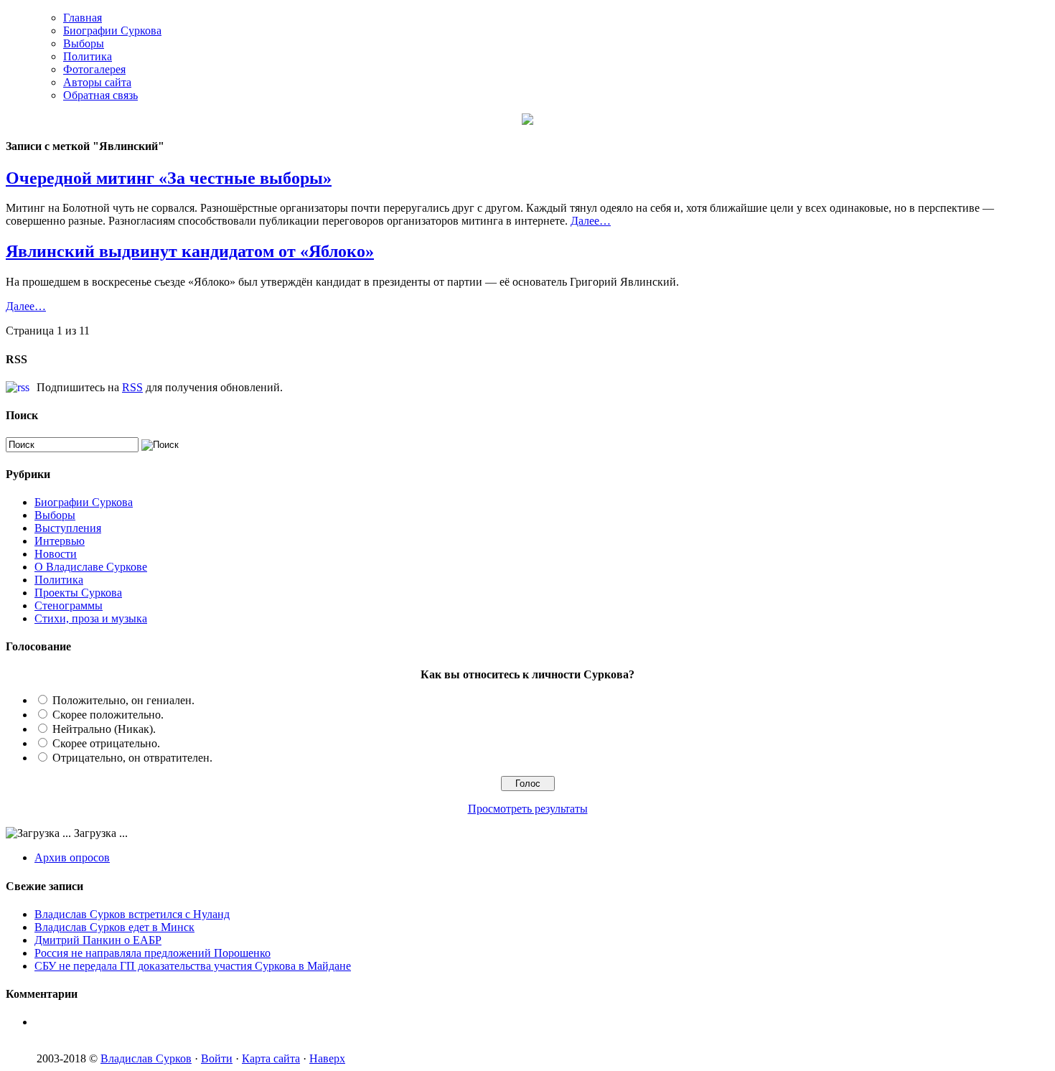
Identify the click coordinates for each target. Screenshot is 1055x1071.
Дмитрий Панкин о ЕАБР (97, 940)
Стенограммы (68, 605)
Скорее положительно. (108, 714)
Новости (55, 554)
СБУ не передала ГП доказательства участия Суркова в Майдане (192, 966)
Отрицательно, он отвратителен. (132, 758)
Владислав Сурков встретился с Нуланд (132, 914)
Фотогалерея (94, 69)
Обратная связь (100, 95)
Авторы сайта (97, 82)
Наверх (327, 1058)
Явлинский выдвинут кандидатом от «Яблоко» (190, 251)
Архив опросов (72, 857)
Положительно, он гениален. (123, 700)
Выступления (67, 528)
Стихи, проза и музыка (90, 618)
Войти (217, 1058)
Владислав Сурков (146, 1058)
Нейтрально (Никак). (104, 729)
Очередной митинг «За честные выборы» (169, 178)
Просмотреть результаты (528, 809)
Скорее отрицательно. (106, 743)
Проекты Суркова (78, 592)
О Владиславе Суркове (90, 567)
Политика (87, 56)
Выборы (83, 43)
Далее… (591, 221)
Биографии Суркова (112, 30)
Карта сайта (271, 1058)
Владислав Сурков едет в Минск (114, 927)
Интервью (59, 541)
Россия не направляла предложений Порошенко (152, 953)
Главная (82, 17)
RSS (132, 387)
